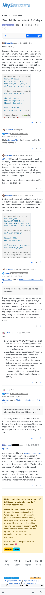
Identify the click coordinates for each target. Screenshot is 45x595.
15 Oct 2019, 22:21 (23, 333)
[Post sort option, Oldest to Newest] (5, 35)
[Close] (40, 499)
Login (16, 549)
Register (8, 549)
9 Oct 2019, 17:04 (15, 136)
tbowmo (8, 445)
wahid (7, 333)
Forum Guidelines (30, 581)
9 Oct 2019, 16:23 (26, 43)
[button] (3, 591)
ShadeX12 (9, 43)
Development (9, 25)
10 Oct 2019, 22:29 (26, 195)
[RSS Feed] (4, 28)
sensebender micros (32, 453)
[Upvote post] (32, 122)
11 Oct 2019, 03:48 (15, 276)
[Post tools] (41, 122)
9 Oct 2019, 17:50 (26, 155)
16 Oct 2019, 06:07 (32, 445)
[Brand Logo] (16, 5)
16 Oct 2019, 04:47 (15, 397)
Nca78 (7, 134)
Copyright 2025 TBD (13, 581)
